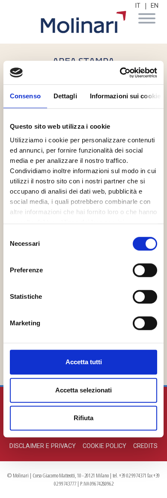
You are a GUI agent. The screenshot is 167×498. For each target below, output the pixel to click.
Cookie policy (104, 446)
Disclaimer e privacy (42, 446)
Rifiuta (83, 417)
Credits (145, 446)
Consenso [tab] (25, 96)
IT (137, 5)
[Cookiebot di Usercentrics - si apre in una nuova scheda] (120, 72)
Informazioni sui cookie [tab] (125, 96)
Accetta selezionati (83, 390)
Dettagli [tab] (65, 96)
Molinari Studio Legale (83, 22)
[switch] (145, 270)
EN (154, 5)
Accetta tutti (84, 361)
